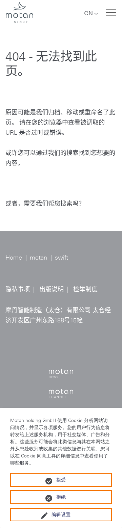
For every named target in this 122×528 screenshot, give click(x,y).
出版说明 (51, 289)
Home (13, 257)
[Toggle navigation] (111, 12)
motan (38, 257)
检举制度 (85, 289)
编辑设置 (61, 514)
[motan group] (19, 12)
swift (61, 257)
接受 (61, 480)
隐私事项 (17, 289)
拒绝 (61, 497)
